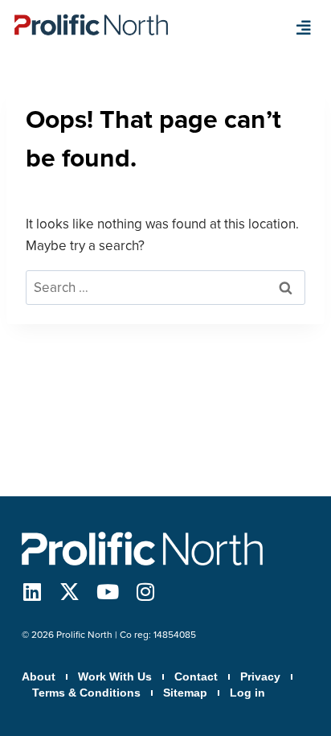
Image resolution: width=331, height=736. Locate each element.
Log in (247, 692)
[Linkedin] (32, 592)
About (38, 676)
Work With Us (115, 676)
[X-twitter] (69, 592)
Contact (196, 676)
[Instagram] (145, 592)
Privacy (260, 676)
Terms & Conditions (86, 692)
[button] (303, 28)
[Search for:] (165, 287)
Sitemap (185, 692)
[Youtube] (107, 592)
